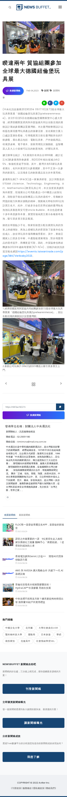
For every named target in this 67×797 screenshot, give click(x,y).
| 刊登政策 (16, 788)
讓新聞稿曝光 (33, 723)
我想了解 (33, 757)
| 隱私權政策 (38, 788)
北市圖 (29, 627)
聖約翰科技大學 (13, 634)
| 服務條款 (27, 788)
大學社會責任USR (48, 627)
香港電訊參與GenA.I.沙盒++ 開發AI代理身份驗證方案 (39, 558)
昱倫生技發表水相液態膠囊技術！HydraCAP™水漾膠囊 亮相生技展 (33, 586)
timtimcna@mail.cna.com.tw (31, 441)
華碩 (59, 634)
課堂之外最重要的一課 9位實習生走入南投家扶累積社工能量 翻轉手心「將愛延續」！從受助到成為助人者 (39, 542)
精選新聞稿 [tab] (9, 514)
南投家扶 (10, 640)
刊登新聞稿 (33, 689)
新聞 (46, 90)
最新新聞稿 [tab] (24, 514)
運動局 (31, 634)
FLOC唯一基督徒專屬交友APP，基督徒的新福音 (39, 526)
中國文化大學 (12, 627)
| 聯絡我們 (50, 788)
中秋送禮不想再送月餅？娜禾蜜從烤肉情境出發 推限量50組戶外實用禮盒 (39, 600)
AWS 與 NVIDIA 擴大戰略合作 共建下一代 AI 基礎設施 (39, 572)
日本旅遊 (46, 634)
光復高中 (25, 640)
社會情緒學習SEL (45, 640)
